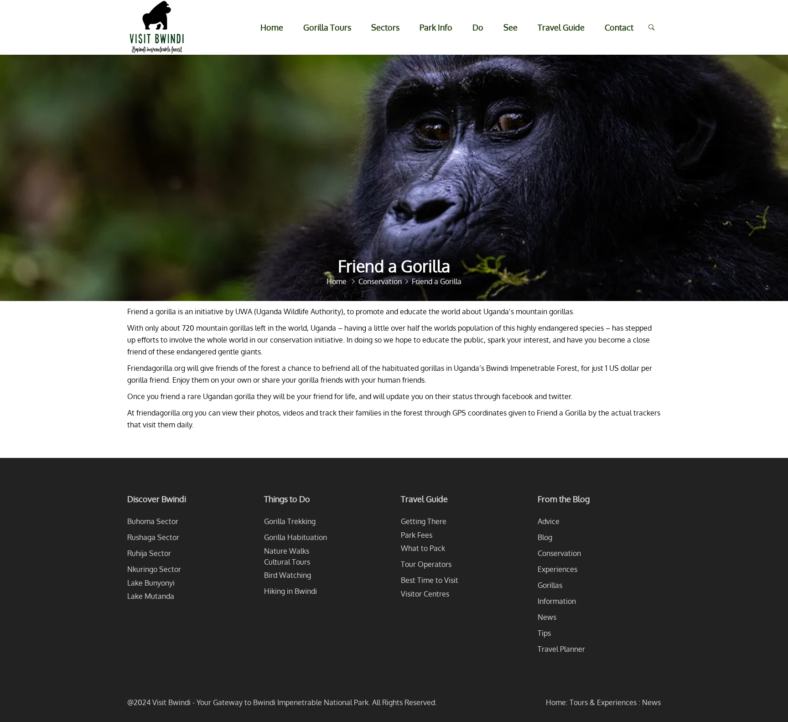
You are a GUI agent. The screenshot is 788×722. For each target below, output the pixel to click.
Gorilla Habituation (295, 537)
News (547, 617)
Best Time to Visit (429, 580)
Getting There (423, 521)
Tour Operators (426, 564)
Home (271, 27)
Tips (544, 633)
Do (477, 27)
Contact (619, 27)
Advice (549, 521)
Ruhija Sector (149, 553)
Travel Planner (561, 649)
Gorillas (550, 585)
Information (557, 601)
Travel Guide (561, 27)
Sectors (385, 27)
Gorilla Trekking (290, 521)
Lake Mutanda (150, 596)
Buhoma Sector (152, 521)
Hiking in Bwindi (290, 591)
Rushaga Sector (153, 537)
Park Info (436, 27)
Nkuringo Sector (154, 569)
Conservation (559, 553)
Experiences (557, 569)
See (510, 27)
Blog (545, 537)
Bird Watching (287, 575)
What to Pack (423, 548)
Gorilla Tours (327, 27)
